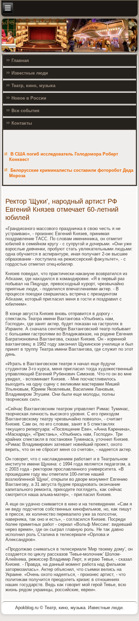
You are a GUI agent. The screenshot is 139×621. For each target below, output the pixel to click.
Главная (20, 60)
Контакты (21, 123)
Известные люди (29, 73)
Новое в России (28, 98)
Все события (25, 110)
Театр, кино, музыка (33, 85)
